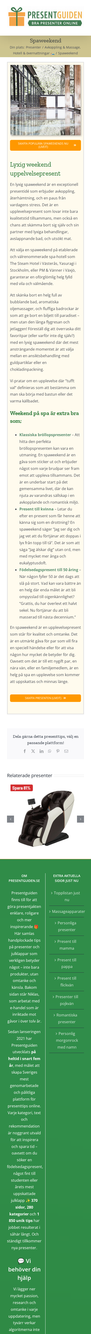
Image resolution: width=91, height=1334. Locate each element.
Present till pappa (66, 963)
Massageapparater (67, 911)
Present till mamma (66, 945)
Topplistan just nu (67, 896)
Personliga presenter (67, 926)
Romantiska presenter (66, 1018)
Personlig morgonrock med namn (67, 1040)
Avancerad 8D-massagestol (45, 818)
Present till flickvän (66, 982)
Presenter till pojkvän (67, 1000)
